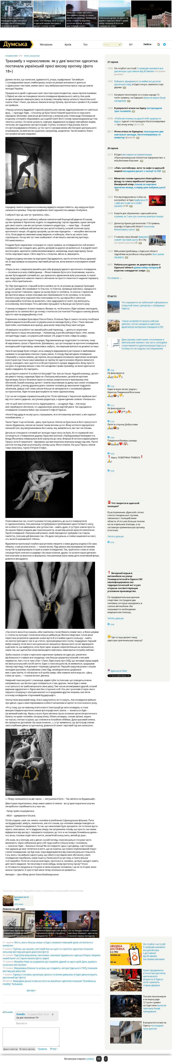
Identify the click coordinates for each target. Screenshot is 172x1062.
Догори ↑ (31, 990)
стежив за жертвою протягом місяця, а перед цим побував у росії (139, 186)
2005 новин (18, 904)
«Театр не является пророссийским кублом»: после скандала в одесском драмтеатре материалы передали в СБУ (142, 324)
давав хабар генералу (146, 267)
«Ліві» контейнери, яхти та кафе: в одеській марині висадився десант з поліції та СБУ (49, 23)
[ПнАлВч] (8, 1012)
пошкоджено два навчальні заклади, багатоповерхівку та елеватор (139, 134)
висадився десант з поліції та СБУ (142, 171)
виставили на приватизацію (137, 154)
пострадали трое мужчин (153, 1027)
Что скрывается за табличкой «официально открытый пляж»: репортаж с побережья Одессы (145, 305)
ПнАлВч (20, 1014)
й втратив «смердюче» (137, 269)
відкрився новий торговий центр (131, 238)
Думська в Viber (119, 670)
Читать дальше (116, 536)
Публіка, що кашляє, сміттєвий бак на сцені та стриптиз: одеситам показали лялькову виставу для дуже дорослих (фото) (48, 950)
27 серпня (113, 61)
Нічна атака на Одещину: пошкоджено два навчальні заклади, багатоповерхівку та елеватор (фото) (14, 22)
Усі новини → (115, 277)
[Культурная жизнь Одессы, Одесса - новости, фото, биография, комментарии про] (8, 905)
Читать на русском (32, 55)
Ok (98, 1058)
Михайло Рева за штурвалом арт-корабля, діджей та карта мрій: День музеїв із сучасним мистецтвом (50, 963)
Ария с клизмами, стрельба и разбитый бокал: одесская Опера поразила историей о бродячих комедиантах (51, 932)
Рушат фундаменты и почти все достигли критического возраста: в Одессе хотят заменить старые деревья (154, 978)
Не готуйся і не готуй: (125, 68)
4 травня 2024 (11, 55)
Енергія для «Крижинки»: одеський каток (135, 213)
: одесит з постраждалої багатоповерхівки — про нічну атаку (139, 123)
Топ (85, 44)
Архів (68, 44)
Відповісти (21, 1023)
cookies (90, 1058)
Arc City (130, 241)
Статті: (112, 296)
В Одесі (118, 154)
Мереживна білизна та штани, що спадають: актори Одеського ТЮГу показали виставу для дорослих (50, 970)
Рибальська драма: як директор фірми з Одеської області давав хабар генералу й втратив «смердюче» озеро (113, 22)
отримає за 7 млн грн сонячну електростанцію (138, 216)
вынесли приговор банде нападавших (154, 1008)
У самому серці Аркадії (126, 236)
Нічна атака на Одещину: (129, 131)
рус (131, 44)
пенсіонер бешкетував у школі (134, 228)
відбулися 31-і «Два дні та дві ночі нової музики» (131, 203)
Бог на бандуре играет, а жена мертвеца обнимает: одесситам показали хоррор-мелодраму (82, 933)
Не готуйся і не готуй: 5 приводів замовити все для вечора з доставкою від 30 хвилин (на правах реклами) (154, 952)
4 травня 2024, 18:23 (38, 1014)
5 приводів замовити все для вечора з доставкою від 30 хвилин (138, 70)
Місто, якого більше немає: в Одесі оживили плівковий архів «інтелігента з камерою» (48, 944)
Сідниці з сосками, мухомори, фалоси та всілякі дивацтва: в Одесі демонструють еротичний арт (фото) (50, 976)
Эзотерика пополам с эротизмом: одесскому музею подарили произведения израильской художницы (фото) (18, 932)
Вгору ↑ (54, 1048)
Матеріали (46, 44)
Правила (42, 1048)
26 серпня (113, 148)
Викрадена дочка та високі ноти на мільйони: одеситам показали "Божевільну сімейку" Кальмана (49, 982)
